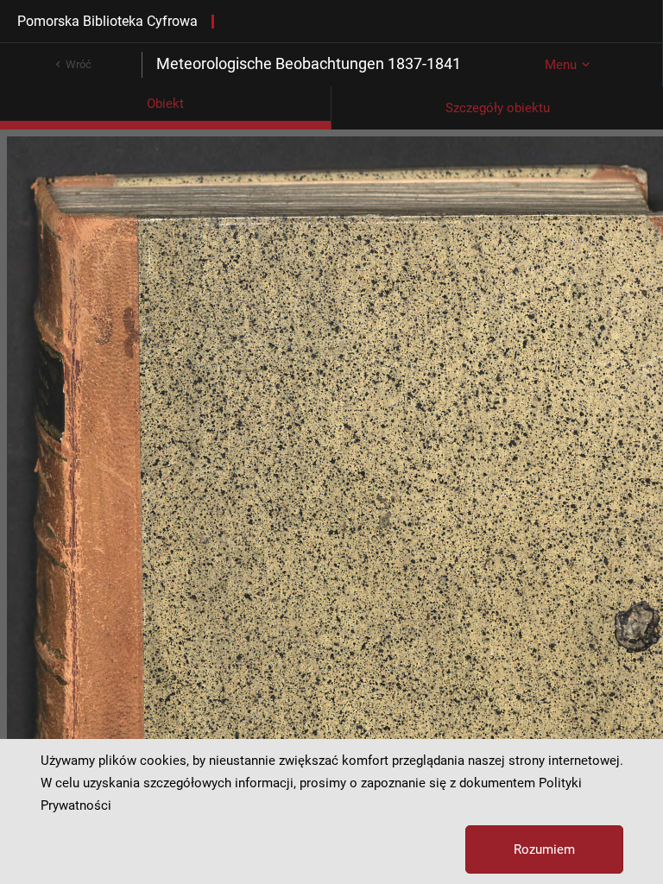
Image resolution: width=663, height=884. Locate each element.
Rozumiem (544, 849)
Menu (561, 65)
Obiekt (165, 103)
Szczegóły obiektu (497, 108)
